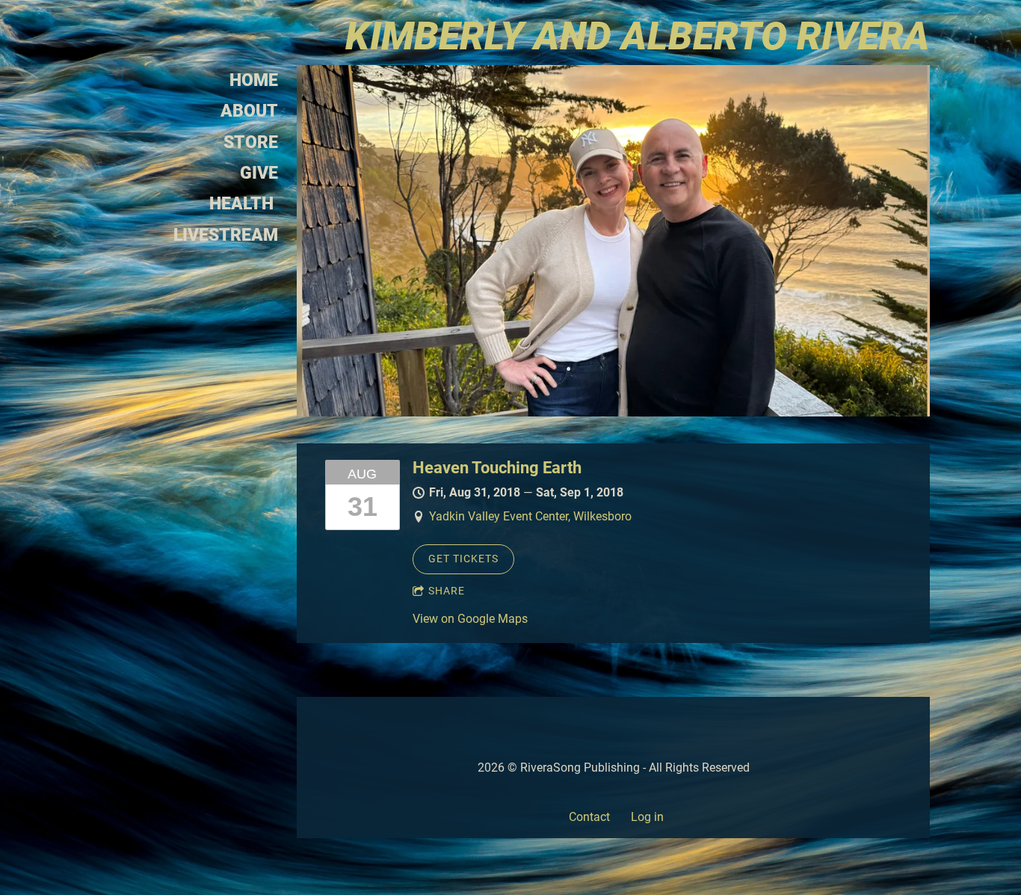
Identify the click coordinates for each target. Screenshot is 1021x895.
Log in (647, 817)
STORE (250, 142)
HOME (253, 80)
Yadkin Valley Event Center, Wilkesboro (530, 516)
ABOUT (249, 111)
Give (259, 173)
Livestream (225, 235)
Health (243, 204)
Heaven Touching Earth (497, 467)
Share (446, 591)
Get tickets (463, 559)
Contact (589, 817)
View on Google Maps (470, 619)
